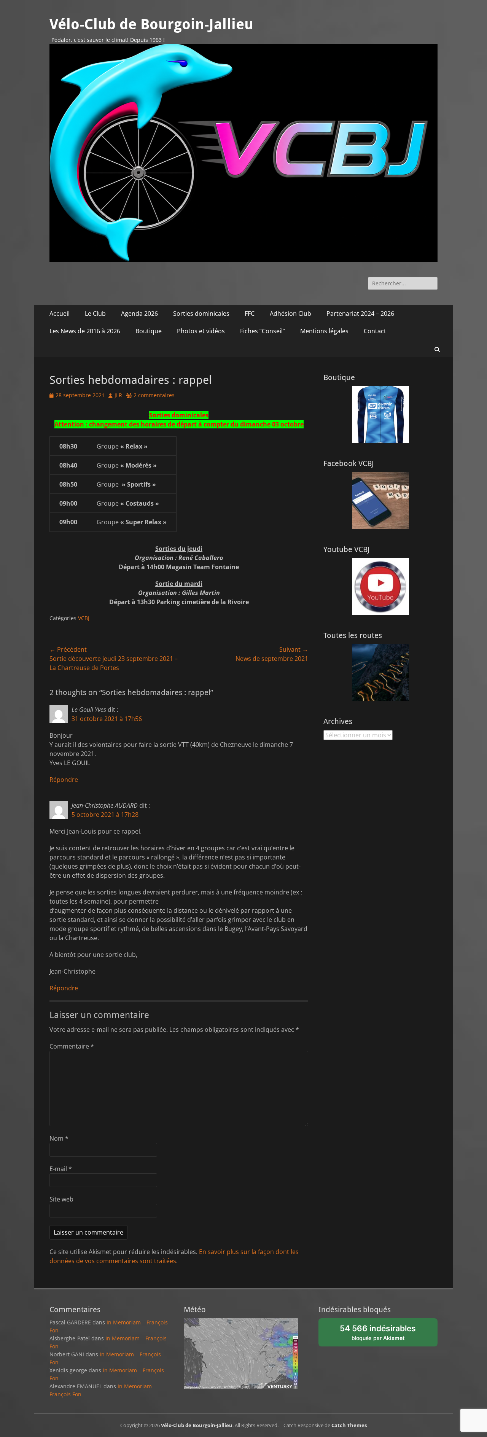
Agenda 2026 (139, 313)
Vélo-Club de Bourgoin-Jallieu (151, 24)
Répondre (63, 779)
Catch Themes (349, 1425)
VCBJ (83, 618)
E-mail (60, 1169)
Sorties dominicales (201, 313)
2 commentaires (154, 395)
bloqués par (382, 1335)
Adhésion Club (290, 313)
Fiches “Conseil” (262, 331)
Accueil (59, 313)
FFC (250, 313)
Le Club (95, 313)
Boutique (148, 331)
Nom (58, 1138)
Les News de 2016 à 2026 (84, 331)
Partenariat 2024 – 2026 (360, 313)
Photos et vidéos (201, 331)
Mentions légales (324, 331)
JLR (118, 395)
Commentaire (71, 1046)
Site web (61, 1199)
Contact (375, 331)
